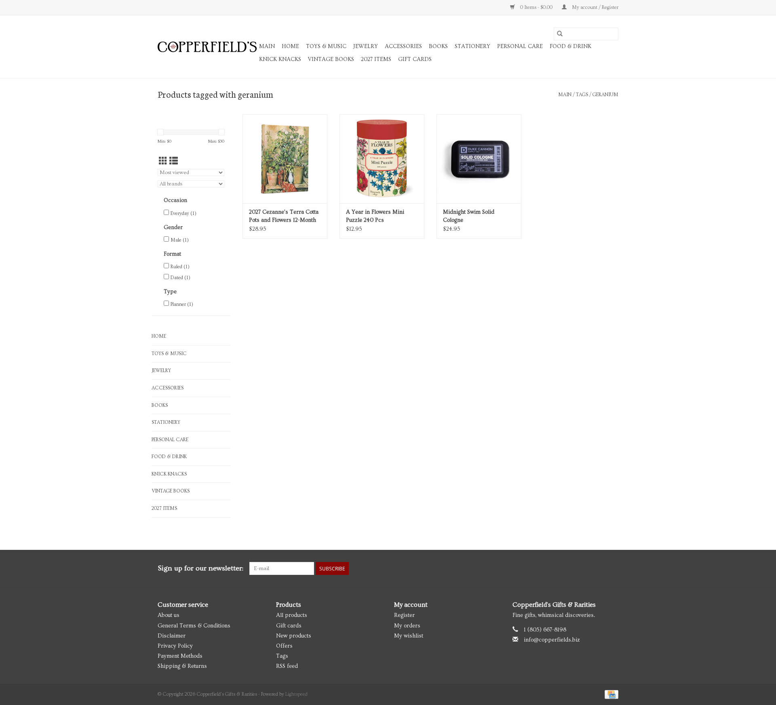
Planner (182, 304)
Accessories (403, 46)
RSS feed (287, 666)
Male (180, 240)
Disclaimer (172, 636)
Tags (582, 94)
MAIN (267, 46)
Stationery (472, 46)
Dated (180, 277)
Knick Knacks (280, 59)
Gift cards (415, 59)
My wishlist (408, 636)
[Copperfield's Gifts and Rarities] (207, 47)
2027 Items (376, 59)
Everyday (183, 213)
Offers (284, 646)
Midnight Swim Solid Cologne (468, 216)
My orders (407, 626)
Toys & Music (326, 46)
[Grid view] (163, 161)
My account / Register (594, 7)
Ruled (180, 266)
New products (293, 636)
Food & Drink (570, 46)
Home (290, 46)
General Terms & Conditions (194, 626)
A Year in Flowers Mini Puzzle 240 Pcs (375, 216)
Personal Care (520, 46)
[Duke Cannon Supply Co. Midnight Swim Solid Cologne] (478, 158)
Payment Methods (180, 656)
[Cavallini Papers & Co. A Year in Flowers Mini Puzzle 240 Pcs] (382, 158)
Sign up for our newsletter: (200, 568)
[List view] (173, 161)
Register (404, 615)
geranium (605, 94)
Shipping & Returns (182, 666)
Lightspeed (296, 694)
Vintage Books (331, 59)
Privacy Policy (175, 646)
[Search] (560, 33)
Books (438, 46)
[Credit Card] (610, 693)
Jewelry (365, 46)
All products (291, 615)
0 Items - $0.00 (536, 7)
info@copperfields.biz (552, 640)
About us (168, 615)
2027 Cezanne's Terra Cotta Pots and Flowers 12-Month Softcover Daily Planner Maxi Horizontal (283, 216)
